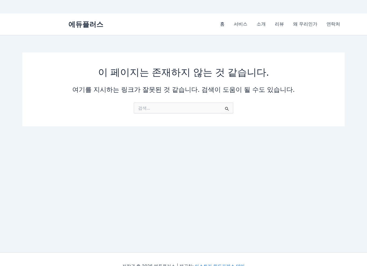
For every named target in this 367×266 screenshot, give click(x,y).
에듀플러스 (86, 24)
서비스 (240, 24)
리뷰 (279, 24)
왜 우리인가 (305, 24)
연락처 (333, 24)
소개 (261, 24)
